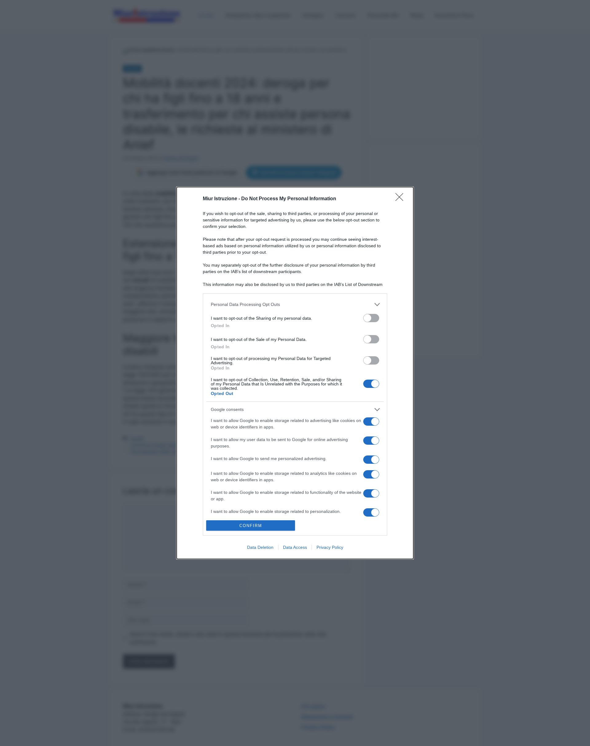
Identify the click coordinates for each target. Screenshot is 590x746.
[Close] (401, 199)
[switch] (371, 318)
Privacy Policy (330, 547)
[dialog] (295, 373)
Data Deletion (260, 547)
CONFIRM (250, 525)
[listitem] (295, 304)
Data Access (295, 547)
